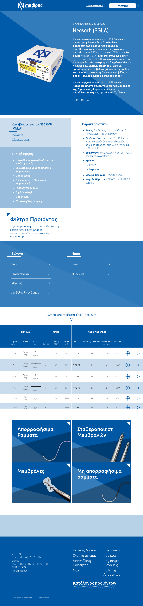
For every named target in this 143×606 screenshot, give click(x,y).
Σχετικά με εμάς (84, 555)
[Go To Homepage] (31, 5)
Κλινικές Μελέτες (85, 550)
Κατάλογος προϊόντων (94, 5)
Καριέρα (109, 555)
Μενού (122, 5)
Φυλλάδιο (17, 134)
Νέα (76, 570)
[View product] (138, 353)
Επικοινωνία (112, 550)
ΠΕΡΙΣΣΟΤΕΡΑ (81, 100)
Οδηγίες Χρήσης (21, 139)
